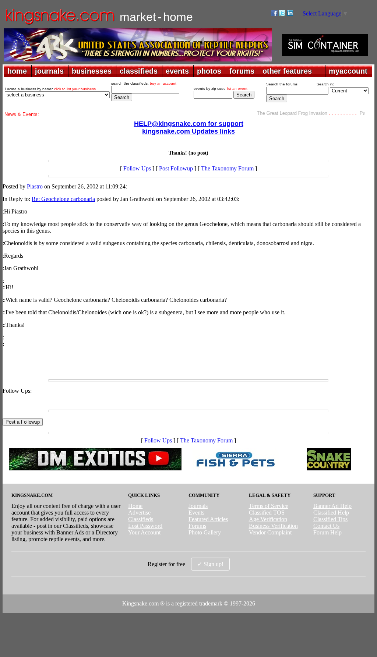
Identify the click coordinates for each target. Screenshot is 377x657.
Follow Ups (137, 168)
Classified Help (331, 512)
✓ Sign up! (210, 564)
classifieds (139, 71)
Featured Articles (208, 519)
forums (241, 71)
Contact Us (326, 526)
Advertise (139, 512)
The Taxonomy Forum (227, 168)
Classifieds (140, 519)
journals (49, 71)
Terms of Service (268, 506)
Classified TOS (267, 512)
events (177, 71)
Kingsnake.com (140, 603)
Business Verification (273, 526)
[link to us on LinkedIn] (290, 14)
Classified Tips (330, 519)
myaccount (348, 71)
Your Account (144, 532)
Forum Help (327, 532)
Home (135, 506)
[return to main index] (59, 24)
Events (196, 512)
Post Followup (176, 168)
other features (287, 71)
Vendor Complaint (270, 532)
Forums (197, 526)
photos (209, 71)
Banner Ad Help (332, 506)
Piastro (35, 186)
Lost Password (145, 526)
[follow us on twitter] (282, 14)
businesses (92, 71)
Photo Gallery (204, 532)
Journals (198, 506)
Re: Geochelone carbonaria (63, 199)
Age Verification (268, 519)
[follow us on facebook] (274, 14)
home (17, 71)
